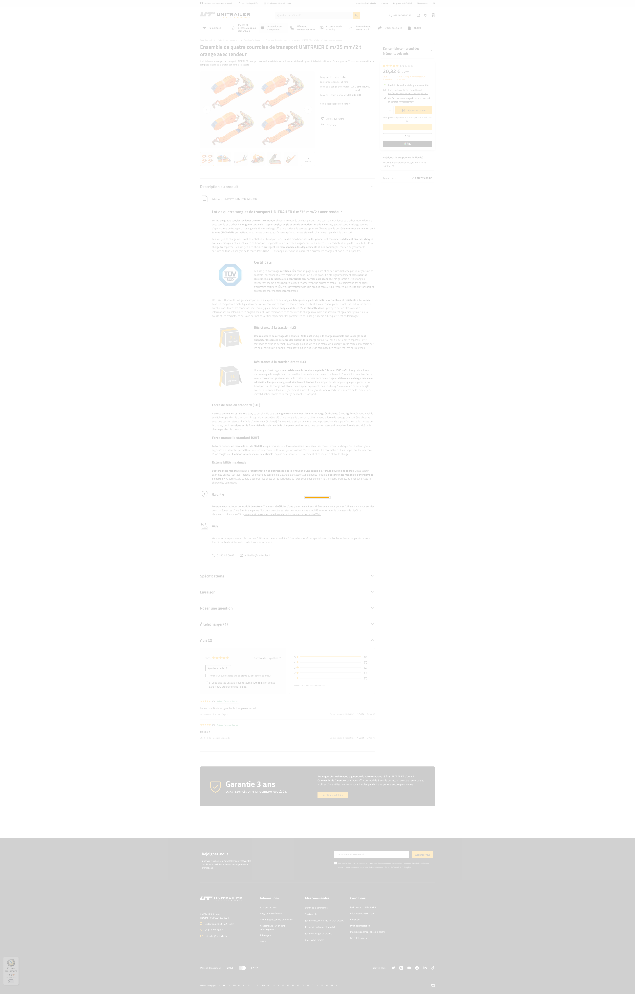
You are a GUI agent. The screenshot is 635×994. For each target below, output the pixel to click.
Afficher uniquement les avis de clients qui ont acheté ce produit (240, 675)
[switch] (11, 981)
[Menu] (17, 959)
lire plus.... (408, 867)
